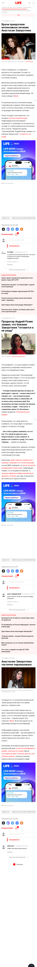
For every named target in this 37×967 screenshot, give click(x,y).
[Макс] (8, 229)
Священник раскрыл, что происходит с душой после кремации (17, 286)
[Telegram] (12, 229)
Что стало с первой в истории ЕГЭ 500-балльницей (15, 650)
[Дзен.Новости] (3, 229)
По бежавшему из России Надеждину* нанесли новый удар (18, 626)
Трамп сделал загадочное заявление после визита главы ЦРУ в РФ (17, 279)
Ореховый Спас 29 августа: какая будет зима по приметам (17, 619)
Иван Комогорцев (8, 525)
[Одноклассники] (22, 229)
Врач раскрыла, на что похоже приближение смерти (17, 644)
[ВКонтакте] (17, 229)
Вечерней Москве (17, 956)
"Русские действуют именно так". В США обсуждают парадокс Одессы (15, 884)
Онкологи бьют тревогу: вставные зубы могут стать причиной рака (18, 310)
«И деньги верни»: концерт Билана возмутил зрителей (17, 637)
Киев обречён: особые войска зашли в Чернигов (15, 866)
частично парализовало (17, 118)
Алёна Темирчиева (8, 183)
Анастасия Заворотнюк (18, 356)
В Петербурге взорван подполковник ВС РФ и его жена (17, 292)
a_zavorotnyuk (29, 61)
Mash (16, 96)
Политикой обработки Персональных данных (14, 9)
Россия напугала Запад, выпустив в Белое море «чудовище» (16, 299)
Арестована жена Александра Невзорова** (17, 305)
